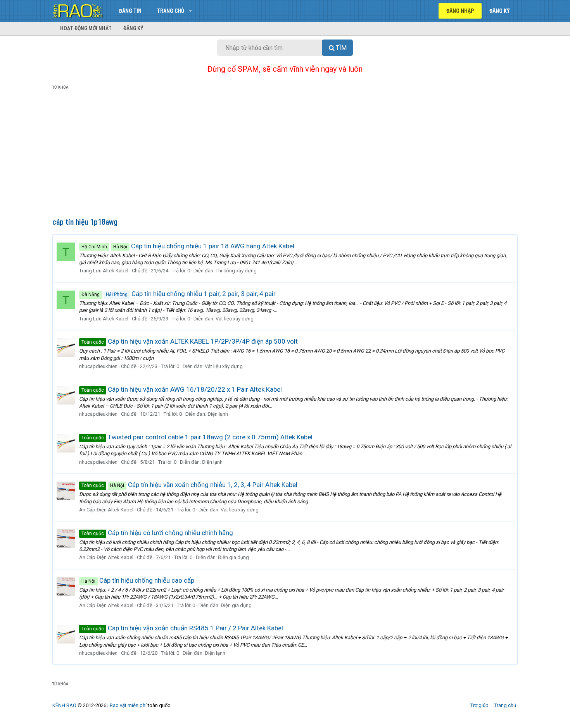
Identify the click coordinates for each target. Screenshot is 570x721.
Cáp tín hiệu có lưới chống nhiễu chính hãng (157, 533)
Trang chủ (170, 11)
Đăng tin (130, 11)
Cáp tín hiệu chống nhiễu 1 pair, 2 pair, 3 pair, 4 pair (178, 294)
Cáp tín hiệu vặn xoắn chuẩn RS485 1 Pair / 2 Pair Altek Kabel (182, 628)
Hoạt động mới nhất (86, 28)
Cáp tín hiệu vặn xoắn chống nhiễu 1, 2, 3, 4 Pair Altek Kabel (189, 485)
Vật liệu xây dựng (235, 319)
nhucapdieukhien (98, 366)
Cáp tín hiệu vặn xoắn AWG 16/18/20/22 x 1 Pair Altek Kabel (181, 389)
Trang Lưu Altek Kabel (103, 271)
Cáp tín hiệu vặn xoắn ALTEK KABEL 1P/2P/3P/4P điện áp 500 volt (189, 341)
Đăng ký (133, 28)
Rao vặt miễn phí (128, 705)
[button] (190, 11)
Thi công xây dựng (236, 271)
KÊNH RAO (64, 705)
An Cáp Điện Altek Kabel (106, 510)
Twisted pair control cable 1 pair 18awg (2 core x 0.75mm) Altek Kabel (197, 437)
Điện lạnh (217, 414)
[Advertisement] (285, 155)
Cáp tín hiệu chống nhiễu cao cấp (137, 580)
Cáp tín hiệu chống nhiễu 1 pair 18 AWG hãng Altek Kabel (187, 246)
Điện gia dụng (233, 557)
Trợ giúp (479, 705)
